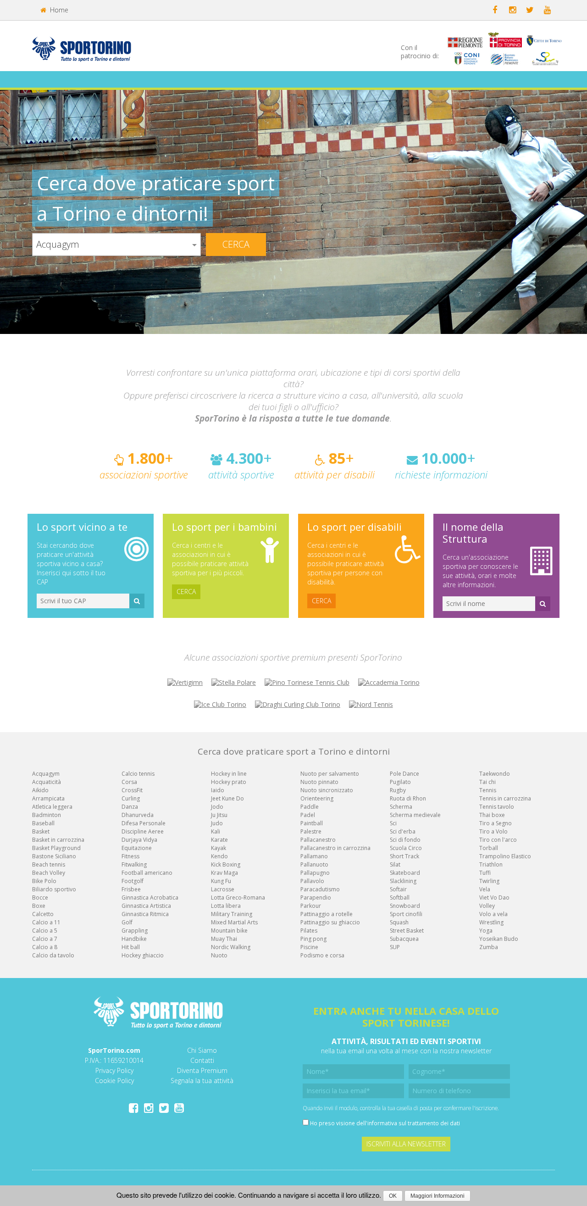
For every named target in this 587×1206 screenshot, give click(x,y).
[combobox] (116, 244)
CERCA (186, 591)
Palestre (310, 831)
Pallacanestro (318, 840)
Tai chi (487, 782)
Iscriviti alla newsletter (406, 1143)
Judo (217, 823)
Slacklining (403, 881)
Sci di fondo (405, 840)
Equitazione (137, 848)
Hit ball (131, 947)
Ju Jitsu (219, 815)
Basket (41, 831)
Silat (395, 864)
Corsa (129, 782)
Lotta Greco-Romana (238, 897)
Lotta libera (226, 906)
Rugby (398, 790)
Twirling (489, 881)
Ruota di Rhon (408, 798)
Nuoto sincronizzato (326, 790)
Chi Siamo (202, 1050)
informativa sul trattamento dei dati (413, 1123)
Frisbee (131, 889)
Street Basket (407, 930)
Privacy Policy (114, 1070)
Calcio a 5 (44, 930)
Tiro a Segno (495, 823)
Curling (131, 798)
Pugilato (400, 782)
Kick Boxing (225, 864)
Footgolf (133, 881)
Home (58, 10)
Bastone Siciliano (54, 856)
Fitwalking (134, 864)
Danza (130, 807)
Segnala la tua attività (202, 1080)
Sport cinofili (406, 914)
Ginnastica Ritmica (145, 914)
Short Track (404, 856)
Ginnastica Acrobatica (150, 897)
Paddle (309, 807)
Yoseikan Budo (498, 939)
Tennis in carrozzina (505, 798)
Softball (400, 897)
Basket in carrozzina (58, 840)
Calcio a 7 (44, 939)
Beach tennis (48, 864)
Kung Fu (221, 881)
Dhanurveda (138, 815)
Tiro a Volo (493, 831)
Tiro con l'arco (498, 840)
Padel (307, 815)
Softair (398, 889)
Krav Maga (224, 873)
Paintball (311, 823)
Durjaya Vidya (139, 840)
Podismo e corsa (322, 955)
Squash (399, 922)
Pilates (308, 930)
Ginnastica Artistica (146, 906)
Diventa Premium (202, 1070)
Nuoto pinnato (319, 782)
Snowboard (405, 906)
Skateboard (405, 873)
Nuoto (219, 955)
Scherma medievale (415, 815)
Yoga (486, 930)
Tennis (487, 790)
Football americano (147, 873)
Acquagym (46, 774)
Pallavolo (312, 881)
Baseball (43, 823)
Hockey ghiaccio (143, 955)
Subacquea (404, 939)
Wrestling (491, 922)
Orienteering (316, 798)
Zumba (488, 947)
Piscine (309, 947)
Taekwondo (494, 774)
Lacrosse (222, 889)
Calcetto (43, 914)
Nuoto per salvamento (329, 774)
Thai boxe (492, 815)
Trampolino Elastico (505, 856)
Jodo (217, 807)
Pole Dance (404, 774)
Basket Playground (56, 848)
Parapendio (315, 897)
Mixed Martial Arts (234, 922)
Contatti (202, 1060)
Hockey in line (229, 774)
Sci (393, 823)
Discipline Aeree (143, 831)
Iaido (217, 790)
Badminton (46, 815)
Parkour (310, 906)
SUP (395, 947)
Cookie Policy (114, 1080)
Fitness (130, 856)
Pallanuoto (314, 864)
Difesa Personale (144, 823)
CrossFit (132, 790)
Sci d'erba (402, 831)
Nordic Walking (230, 947)
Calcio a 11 (46, 922)
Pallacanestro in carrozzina (335, 848)
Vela (484, 889)
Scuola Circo (406, 848)
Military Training (231, 914)
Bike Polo (44, 881)
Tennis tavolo (496, 807)
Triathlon (491, 864)
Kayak (218, 848)
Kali (215, 831)
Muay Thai (224, 939)
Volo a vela (493, 914)
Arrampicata (48, 798)
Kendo (219, 856)
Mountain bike (229, 930)
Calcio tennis (138, 774)
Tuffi (485, 873)
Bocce (40, 897)
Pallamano (314, 856)
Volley (487, 906)
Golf (127, 922)
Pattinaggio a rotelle (326, 914)
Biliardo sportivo (54, 889)
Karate (219, 840)
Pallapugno (315, 873)
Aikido (40, 790)
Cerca (235, 244)
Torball (488, 848)
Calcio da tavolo (53, 955)
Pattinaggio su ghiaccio (330, 922)
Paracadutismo (320, 889)
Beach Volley (48, 873)
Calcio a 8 (44, 947)
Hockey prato (228, 782)
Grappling (135, 930)
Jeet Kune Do (227, 798)
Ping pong (313, 939)
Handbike (134, 939)
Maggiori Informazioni (437, 1196)
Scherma (401, 807)
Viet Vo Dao (494, 897)
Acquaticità (46, 782)
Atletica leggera (52, 807)
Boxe (38, 906)
